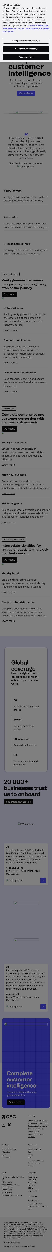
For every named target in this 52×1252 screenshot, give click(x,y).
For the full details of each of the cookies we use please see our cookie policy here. (26, 28)
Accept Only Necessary (26, 48)
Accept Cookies (26, 57)
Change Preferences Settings (26, 40)
